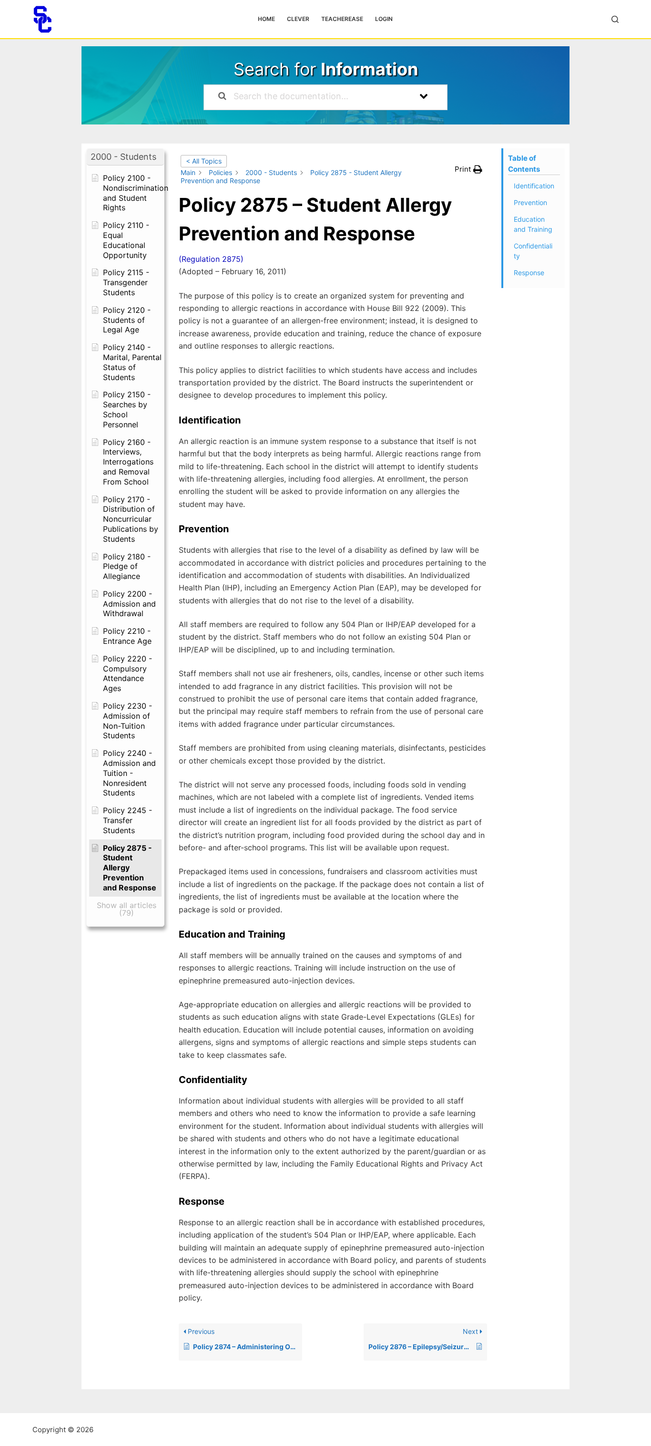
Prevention (530, 202)
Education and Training (533, 224)
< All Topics (204, 161)
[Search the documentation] (222, 97)
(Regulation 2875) (211, 259)
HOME (266, 18)
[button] (125, 157)
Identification (534, 186)
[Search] (615, 19)
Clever (298, 18)
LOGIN (384, 18)
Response (529, 273)
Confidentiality (533, 251)
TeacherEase (342, 18)
